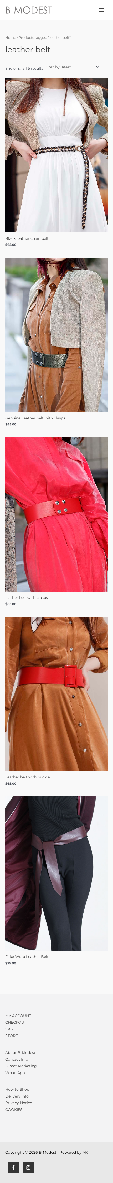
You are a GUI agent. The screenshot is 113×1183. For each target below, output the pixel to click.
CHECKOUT (15, 1022)
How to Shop (17, 1089)
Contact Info (16, 1059)
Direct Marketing (21, 1066)
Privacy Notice (18, 1103)
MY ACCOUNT (18, 1016)
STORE (11, 1036)
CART (10, 1029)
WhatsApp (15, 1073)
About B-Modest (20, 1053)
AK (85, 1152)
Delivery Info (17, 1096)
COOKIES (14, 1110)
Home (10, 38)
